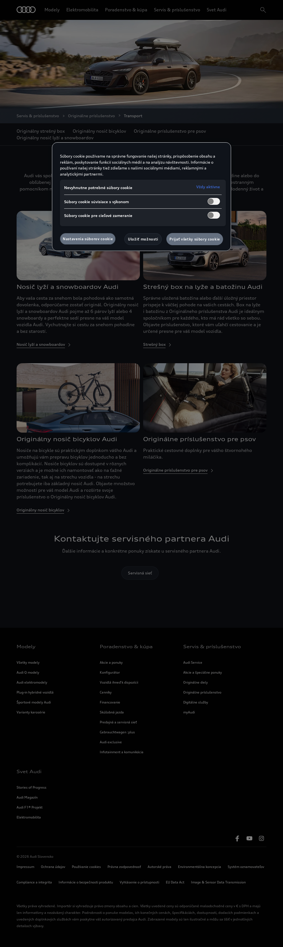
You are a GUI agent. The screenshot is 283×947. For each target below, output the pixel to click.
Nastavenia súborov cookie (88, 239)
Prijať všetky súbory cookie (194, 239)
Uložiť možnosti (143, 239)
